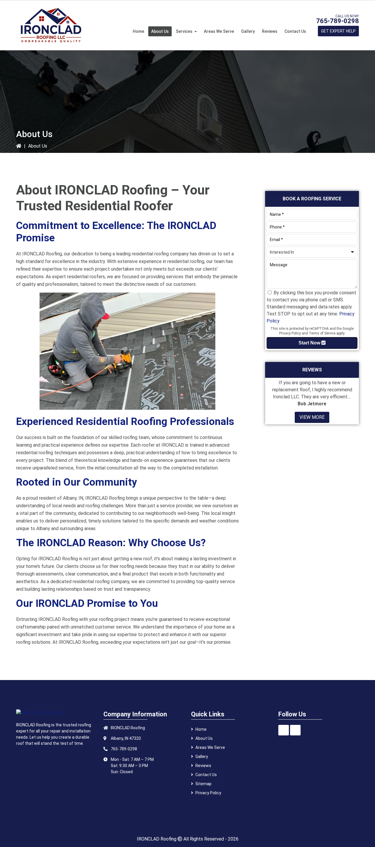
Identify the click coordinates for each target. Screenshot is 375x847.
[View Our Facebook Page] (283, 730)
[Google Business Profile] (295, 730)
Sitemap (203, 783)
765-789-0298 (337, 21)
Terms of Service (322, 333)
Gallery (201, 756)
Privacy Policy (290, 333)
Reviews (203, 765)
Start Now (310, 342)
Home (201, 729)
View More (312, 417)
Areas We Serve (210, 747)
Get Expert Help (338, 31)
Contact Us (206, 774)
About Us (204, 738)
